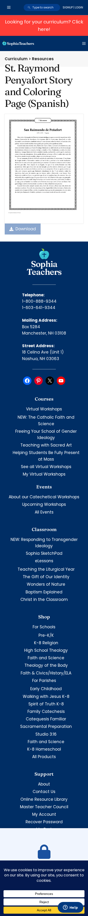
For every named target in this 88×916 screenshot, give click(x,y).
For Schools (44, 627)
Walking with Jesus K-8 (46, 696)
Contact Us (44, 791)
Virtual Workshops (44, 409)
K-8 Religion (46, 643)
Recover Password (44, 822)
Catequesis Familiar (46, 719)
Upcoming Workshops (44, 504)
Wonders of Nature (46, 584)
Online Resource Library (44, 799)
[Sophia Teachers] (18, 43)
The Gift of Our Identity (46, 577)
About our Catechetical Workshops (44, 497)
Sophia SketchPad (44, 553)
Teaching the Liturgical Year (46, 569)
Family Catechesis (46, 711)
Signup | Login (73, 7)
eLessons (44, 561)
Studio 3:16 (46, 734)
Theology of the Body (46, 665)
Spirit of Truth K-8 (46, 704)
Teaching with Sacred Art (46, 445)
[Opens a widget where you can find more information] (70, 908)
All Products (44, 757)
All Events (44, 512)
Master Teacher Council (44, 807)
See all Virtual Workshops (46, 466)
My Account (44, 814)
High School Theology (46, 650)
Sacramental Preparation (46, 726)
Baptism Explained (44, 592)
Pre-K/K (46, 635)
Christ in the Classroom (44, 599)
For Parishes (44, 680)
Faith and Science (46, 658)
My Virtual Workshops (44, 474)
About (44, 784)
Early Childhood (46, 689)
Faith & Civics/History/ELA (46, 673)
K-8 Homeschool (44, 749)
